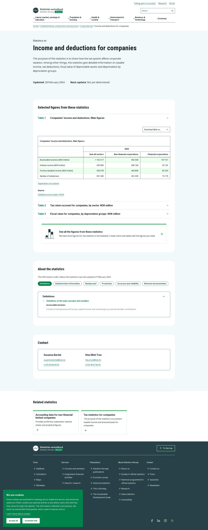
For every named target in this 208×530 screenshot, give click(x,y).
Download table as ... (152, 129)
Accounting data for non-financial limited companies (54, 416)
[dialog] (43, 508)
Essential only (31, 521)
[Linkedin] (159, 520)
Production (107, 283)
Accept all (13, 521)
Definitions (45, 283)
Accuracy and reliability (128, 283)
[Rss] (172, 520)
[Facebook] (152, 520)
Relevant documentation (155, 283)
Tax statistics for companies (99, 414)
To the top (167, 448)
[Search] (172, 10)
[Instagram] (165, 520)
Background (90, 283)
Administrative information (67, 283)
